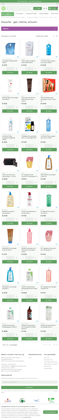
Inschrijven (29, 387)
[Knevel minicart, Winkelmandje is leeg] (50, 8)
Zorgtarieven (48, 368)
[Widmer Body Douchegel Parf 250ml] (10, 85)
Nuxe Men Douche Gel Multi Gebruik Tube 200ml (28, 99)
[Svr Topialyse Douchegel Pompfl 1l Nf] (49, 275)
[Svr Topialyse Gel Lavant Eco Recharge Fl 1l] (49, 236)
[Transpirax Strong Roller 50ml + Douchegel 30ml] (29, 124)
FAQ (30, 357)
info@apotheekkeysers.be (17, 366)
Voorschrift (47, 366)
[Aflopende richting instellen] (57, 36)
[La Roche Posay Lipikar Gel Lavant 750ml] (49, 49)
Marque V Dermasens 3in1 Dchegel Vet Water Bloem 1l (29, 327)
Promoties (20, 13)
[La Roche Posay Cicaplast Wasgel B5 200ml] (10, 124)
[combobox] (20, 8)
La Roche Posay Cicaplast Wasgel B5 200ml (8, 137)
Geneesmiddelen (44, 13)
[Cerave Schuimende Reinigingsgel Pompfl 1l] (10, 313)
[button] (29, 29)
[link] (44, 344)
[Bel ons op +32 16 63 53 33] (44, 8)
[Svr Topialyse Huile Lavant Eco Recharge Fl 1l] (29, 162)
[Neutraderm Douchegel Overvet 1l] (49, 162)
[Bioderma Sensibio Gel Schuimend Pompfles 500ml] (29, 236)
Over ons (47, 357)
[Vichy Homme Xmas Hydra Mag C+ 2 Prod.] (10, 162)
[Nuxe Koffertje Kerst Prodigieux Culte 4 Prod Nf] (49, 85)
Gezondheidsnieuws (50, 362)
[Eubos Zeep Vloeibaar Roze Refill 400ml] (29, 49)
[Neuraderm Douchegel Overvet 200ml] (10, 236)
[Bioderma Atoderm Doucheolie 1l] (10, 199)
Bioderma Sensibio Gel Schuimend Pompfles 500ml (29, 250)
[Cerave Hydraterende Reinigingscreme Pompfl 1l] (29, 275)
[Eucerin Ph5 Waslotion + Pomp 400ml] (29, 199)
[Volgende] (57, 344)
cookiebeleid (27, 417)
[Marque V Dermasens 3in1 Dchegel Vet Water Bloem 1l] (29, 313)
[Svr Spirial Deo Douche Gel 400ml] (49, 199)
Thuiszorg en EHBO (31, 13)
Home (3, 17)
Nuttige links (48, 360)
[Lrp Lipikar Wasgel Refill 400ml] (10, 49)
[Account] (46, 8)
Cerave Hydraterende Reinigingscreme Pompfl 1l (29, 288)
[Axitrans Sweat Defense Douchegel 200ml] (49, 313)
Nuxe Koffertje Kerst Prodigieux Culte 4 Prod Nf (48, 99)
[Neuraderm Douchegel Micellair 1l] (10, 275)
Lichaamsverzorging (32, 17)
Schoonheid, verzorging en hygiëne (15, 17)
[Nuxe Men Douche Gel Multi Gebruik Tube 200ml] (29, 85)
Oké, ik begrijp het (50, 412)
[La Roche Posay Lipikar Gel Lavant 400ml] (49, 124)
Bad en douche (43, 17)
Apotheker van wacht (51, 364)
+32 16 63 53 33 (11, 364)
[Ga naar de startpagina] (3, 8)
